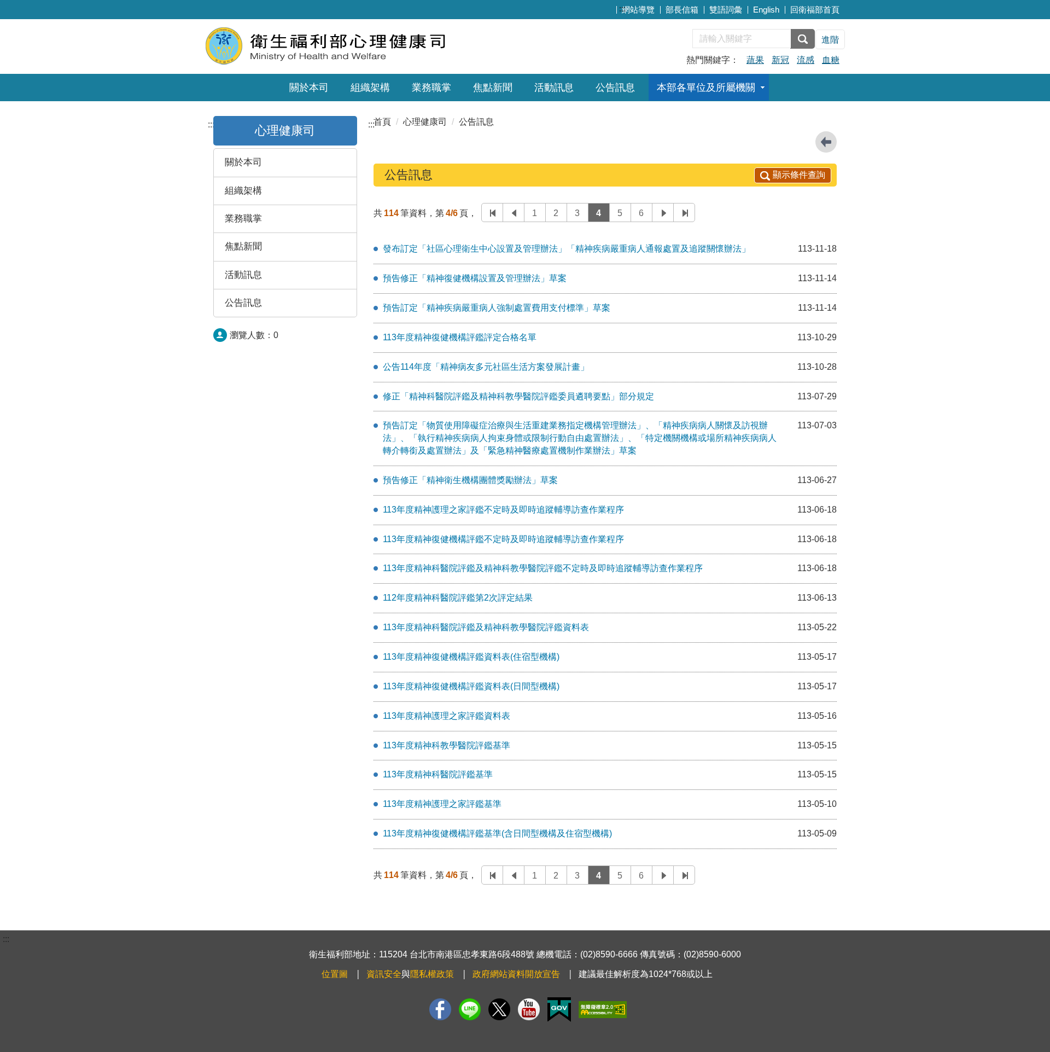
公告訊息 (615, 87)
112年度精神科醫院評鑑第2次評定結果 (458, 597)
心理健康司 (425, 121)
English (766, 9)
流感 (805, 60)
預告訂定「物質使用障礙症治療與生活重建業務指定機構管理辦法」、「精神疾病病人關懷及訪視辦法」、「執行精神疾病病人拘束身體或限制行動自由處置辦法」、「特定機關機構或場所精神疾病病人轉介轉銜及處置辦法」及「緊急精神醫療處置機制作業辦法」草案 (580, 438)
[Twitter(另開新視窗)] (499, 1009)
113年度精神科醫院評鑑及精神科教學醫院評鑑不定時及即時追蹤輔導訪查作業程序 (543, 568)
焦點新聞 (492, 87)
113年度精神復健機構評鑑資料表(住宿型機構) (471, 656)
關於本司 (309, 87)
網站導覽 (638, 9)
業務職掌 (431, 87)
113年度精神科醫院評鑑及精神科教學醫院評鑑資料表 (486, 627)
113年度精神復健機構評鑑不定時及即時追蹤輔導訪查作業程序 (503, 539)
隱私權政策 (432, 974)
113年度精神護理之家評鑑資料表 (446, 715)
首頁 (382, 121)
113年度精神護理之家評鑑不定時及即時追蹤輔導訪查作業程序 (503, 509)
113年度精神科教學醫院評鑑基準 (446, 745)
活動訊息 (554, 87)
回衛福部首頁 (814, 9)
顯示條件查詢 (799, 174)
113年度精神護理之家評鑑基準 (442, 804)
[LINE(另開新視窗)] (470, 1009)
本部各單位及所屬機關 (706, 87)
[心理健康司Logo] (337, 45)
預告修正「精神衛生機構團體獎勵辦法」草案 (470, 480)
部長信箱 (682, 9)
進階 (830, 39)
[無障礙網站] (603, 1009)
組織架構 (370, 87)
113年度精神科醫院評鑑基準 (438, 774)
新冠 (780, 60)
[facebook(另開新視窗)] (440, 1009)
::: (622, 8)
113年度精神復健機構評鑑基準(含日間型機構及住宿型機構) (497, 833)
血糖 (830, 60)
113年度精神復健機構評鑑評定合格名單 (459, 337)
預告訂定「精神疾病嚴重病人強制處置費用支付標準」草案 (496, 307)
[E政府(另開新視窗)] (559, 1009)
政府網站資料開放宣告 (516, 974)
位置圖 (335, 974)
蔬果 (755, 60)
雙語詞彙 (725, 9)
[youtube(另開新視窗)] (529, 1009)
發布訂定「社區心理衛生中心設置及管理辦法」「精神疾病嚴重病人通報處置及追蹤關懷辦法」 (566, 248)
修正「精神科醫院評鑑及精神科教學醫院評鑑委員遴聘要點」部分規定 (518, 396)
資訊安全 (383, 974)
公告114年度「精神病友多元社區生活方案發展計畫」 (486, 366)
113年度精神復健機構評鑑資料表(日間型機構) (471, 686)
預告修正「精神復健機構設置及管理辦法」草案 (475, 278)
